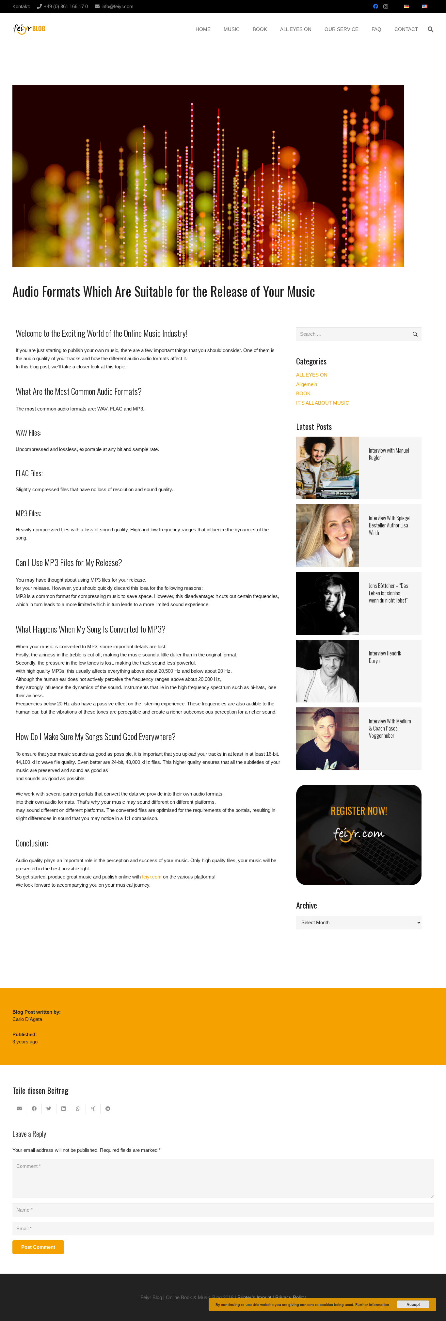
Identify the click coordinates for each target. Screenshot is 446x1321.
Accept (413, 1304)
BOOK (303, 393)
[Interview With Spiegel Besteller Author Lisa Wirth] (327, 508)
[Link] (29, 29)
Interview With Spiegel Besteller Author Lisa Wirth (389, 525)
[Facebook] (376, 6)
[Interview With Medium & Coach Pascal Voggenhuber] (327, 711)
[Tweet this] (49, 1109)
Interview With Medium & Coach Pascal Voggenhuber (390, 728)
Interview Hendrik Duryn (385, 656)
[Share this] (34, 1109)
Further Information (372, 1304)
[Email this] (19, 1109)
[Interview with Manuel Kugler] (327, 440)
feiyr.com (152, 876)
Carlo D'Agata (27, 1019)
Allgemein (306, 384)
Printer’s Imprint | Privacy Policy (271, 1297)
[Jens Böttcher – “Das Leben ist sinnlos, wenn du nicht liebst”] (327, 576)
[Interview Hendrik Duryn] (327, 644)
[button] (430, 29)
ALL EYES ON (311, 375)
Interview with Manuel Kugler (389, 453)
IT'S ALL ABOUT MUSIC (322, 403)
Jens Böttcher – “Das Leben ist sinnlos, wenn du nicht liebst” (388, 593)
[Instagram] (385, 6)
